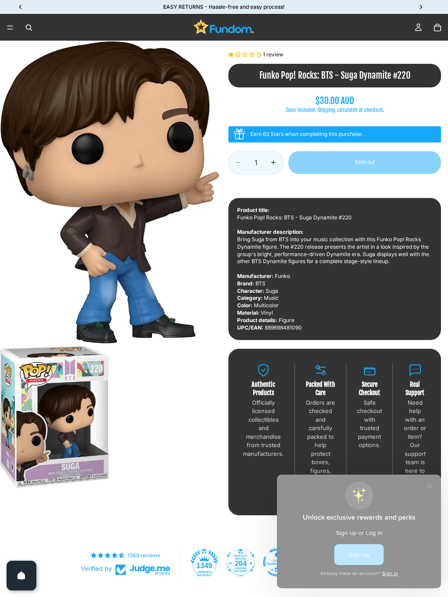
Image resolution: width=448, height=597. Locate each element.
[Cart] (437, 27)
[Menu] (10, 27)
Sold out (365, 162)
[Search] (28, 27)
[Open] (21, 575)
